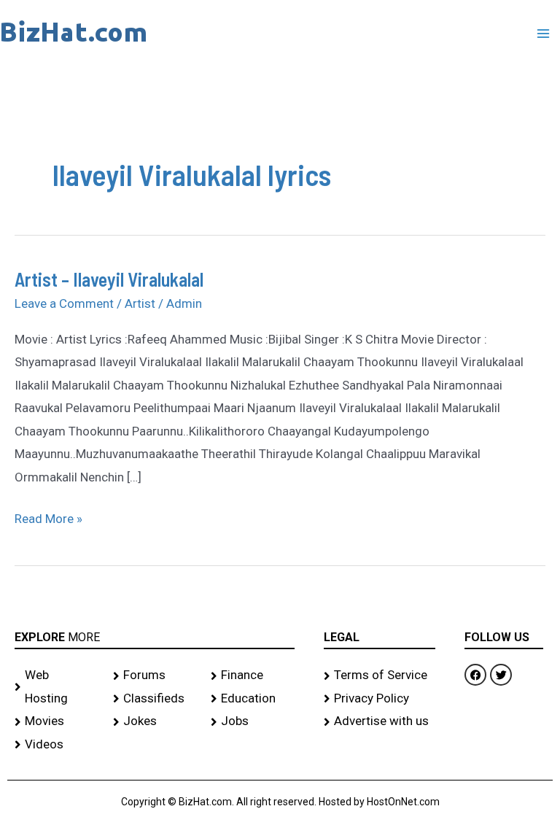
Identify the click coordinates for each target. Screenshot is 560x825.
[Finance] (253, 675)
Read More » (48, 517)
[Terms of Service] (380, 675)
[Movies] (56, 721)
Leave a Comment (64, 303)
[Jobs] (253, 721)
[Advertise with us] (380, 721)
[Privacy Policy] (380, 698)
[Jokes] (155, 721)
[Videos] (56, 744)
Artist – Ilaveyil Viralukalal (109, 279)
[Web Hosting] (56, 687)
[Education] (253, 698)
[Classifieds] (155, 698)
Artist (140, 303)
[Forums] (155, 675)
